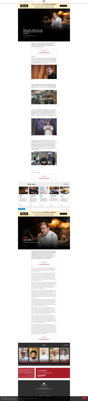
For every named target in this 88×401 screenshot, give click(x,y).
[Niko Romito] (44, 356)
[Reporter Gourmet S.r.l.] (44, 1)
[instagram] (62, 1)
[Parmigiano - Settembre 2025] (44, 6)
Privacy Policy (47, 395)
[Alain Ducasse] (54, 356)
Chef (23, 27)
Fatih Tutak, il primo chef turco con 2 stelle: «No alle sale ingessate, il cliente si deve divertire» (23, 200)
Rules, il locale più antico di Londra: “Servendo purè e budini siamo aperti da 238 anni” (54, 200)
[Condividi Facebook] (26, 37)
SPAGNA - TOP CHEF (25, 237)
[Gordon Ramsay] (64, 356)
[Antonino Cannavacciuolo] (33, 356)
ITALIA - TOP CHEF (24, 362)
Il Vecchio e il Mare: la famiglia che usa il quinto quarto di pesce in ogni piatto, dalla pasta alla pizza (33, 200)
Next (68, 194)
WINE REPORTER (32, 1)
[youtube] (64, 1)
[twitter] (65, 1)
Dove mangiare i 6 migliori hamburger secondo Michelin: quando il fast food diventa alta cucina (64, 200)
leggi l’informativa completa (18, 399)
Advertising (40, 395)
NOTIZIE (22, 1)
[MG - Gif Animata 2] (44, 51)
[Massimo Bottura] (23, 356)
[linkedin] (46, 392)
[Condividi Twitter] (27, 37)
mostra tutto (65, 184)
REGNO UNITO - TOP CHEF (64, 362)
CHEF (28, 1)
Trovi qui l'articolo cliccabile (35, 172)
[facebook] (61, 1)
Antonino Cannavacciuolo (32, 360)
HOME (19, 1)
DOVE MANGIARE (25, 1)
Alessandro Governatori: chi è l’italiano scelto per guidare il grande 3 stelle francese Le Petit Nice (44, 200)
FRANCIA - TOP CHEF (54, 362)
